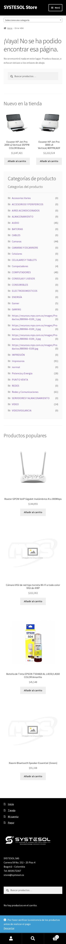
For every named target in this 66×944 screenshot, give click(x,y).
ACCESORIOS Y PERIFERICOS (27, 204)
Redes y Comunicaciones (25, 391)
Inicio (9, 28)
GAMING (16, 309)
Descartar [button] (9, 928)
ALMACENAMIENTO (22, 216)
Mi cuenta (13, 816)
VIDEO (15, 404)
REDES (15, 385)
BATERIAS (17, 229)
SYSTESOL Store (20, 7)
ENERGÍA (17, 297)
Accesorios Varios (21, 198)
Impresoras (18, 361)
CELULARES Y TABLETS (24, 260)
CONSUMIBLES (20, 284)
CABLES (16, 235)
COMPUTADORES (21, 272)
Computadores (20, 266)
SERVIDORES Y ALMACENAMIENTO (31, 398)
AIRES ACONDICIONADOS (26, 210)
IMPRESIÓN (18, 354)
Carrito (51, 935)
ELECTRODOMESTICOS (24, 290)
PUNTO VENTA (20, 379)
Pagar (11, 822)
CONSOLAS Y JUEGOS (23, 278)
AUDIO (15, 222)
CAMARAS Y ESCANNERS (25, 247)
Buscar (33, 938)
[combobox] (33, 20)
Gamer (15, 303)
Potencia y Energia (22, 373)
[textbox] (33, 20)
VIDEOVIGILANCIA (21, 410)
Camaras (16, 241)
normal (16, 367)
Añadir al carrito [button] (17, 161)
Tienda (11, 810)
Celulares (17, 253)
